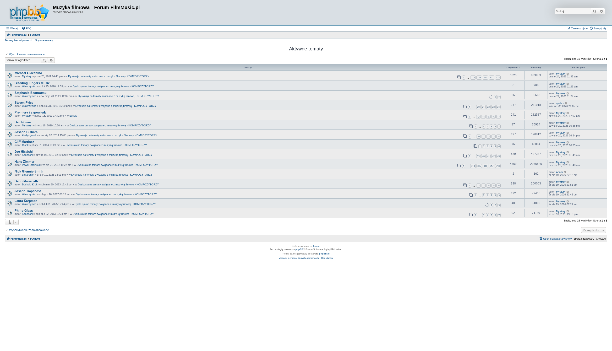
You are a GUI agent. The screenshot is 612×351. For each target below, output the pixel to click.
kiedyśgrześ (29, 135)
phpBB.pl (324, 253)
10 (478, 136)
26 (498, 185)
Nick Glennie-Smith (29, 171)
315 (479, 165)
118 (473, 77)
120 (485, 77)
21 (483, 106)
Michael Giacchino (28, 73)
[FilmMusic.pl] (29, 12)
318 (498, 165)
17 (498, 116)
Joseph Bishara (26, 132)
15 (488, 116)
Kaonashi (27, 154)
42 (493, 156)
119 (479, 77)
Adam (559, 172)
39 (478, 156)
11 (483, 136)
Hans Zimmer (24, 161)
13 (478, 116)
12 (488, 136)
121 (491, 77)
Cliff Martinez (24, 142)
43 (498, 156)
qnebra (560, 103)
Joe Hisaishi (24, 151)
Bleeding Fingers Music (32, 83)
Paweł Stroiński (31, 164)
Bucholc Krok (30, 184)
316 (485, 165)
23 (493, 106)
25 (493, 185)
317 (491, 165)
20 (478, 106)
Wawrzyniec (29, 86)
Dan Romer (23, 122)
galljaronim (28, 174)
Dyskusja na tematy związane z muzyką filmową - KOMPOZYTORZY (108, 76)
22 (488, 106)
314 (473, 165)
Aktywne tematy (43, 40)
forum (316, 246)
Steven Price (24, 102)
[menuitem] (26, 28)
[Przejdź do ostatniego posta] (567, 73)
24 (498, 106)
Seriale (73, 115)
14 (483, 116)
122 (498, 77)
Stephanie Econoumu (31, 93)
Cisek (25, 145)
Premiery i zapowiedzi (31, 112)
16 (493, 116)
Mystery (27, 76)
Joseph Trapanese (28, 191)
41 (488, 156)
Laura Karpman (26, 201)
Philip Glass (24, 210)
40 (483, 156)
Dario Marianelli (26, 181)
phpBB (299, 249)
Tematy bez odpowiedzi (18, 40)
